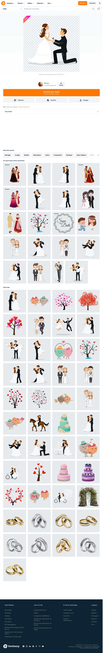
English (92, 610)
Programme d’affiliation (41, 616)
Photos (20, 3)
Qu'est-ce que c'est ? (24, 107)
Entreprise (8, 619)
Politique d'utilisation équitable (87, 648)
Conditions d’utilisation (73, 646)
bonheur (69, 155)
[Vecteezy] (3, 3)
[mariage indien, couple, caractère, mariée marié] (14, 198)
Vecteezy (7, 613)
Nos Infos (65, 616)
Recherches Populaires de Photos (42, 624)
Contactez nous (67, 613)
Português (93, 616)
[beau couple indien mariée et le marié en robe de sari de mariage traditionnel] (14, 223)
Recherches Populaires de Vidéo (42, 629)
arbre (47, 155)
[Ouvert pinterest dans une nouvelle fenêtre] (33, 646)
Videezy (7, 616)
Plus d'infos (8, 111)
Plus (49, 3)
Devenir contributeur (66, 619)
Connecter (91, 3)
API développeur (10, 624)
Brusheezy (8, 610)
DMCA (35, 613)
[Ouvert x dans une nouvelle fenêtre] (39, 646)
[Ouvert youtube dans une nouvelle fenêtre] (43, 646)
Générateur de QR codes (13, 637)
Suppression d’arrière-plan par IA (14, 633)
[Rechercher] (92, 9)
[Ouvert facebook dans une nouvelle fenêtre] (23, 646)
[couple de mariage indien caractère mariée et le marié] (14, 174)
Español (92, 613)
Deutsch (93, 619)
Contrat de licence (39, 610)
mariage (7, 155)
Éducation (8, 622)
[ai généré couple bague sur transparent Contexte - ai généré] (14, 521)
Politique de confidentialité (90, 646)
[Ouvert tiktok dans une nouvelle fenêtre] (36, 646)
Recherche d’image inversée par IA (11, 628)
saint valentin (81, 155)
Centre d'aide (66, 610)
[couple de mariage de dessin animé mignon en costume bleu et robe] (88, 223)
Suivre (60, 85)
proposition (58, 155)
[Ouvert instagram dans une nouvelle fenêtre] (27, 646)
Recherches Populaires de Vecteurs (42, 619)
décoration (37, 155)
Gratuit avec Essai (51, 93)
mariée (26, 155)
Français (93, 622)
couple (17, 155)
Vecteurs (10, 3)
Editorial (40, 3)
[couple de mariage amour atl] (39, 174)
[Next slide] (95, 155)
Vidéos (29, 3)
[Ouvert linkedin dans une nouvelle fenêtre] (30, 646)
